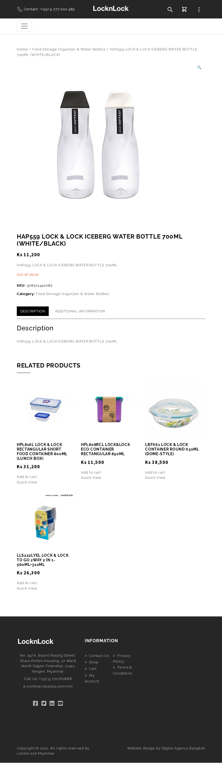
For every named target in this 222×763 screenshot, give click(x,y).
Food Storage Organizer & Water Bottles (69, 49)
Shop (94, 662)
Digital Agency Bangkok (183, 748)
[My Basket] (184, 9)
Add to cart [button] (27, 477)
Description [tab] (32, 311)
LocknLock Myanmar (35, 753)
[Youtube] (60, 703)
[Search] (170, 9)
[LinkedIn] (52, 703)
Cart (93, 669)
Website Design (141, 748)
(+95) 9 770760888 (55, 679)
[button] (199, 67)
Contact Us (99, 656)
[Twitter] (44, 703)
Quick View (27, 482)
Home (22, 49)
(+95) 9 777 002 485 (58, 9)
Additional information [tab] (80, 311)
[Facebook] (35, 703)
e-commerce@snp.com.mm (48, 686)
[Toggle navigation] (24, 26)
